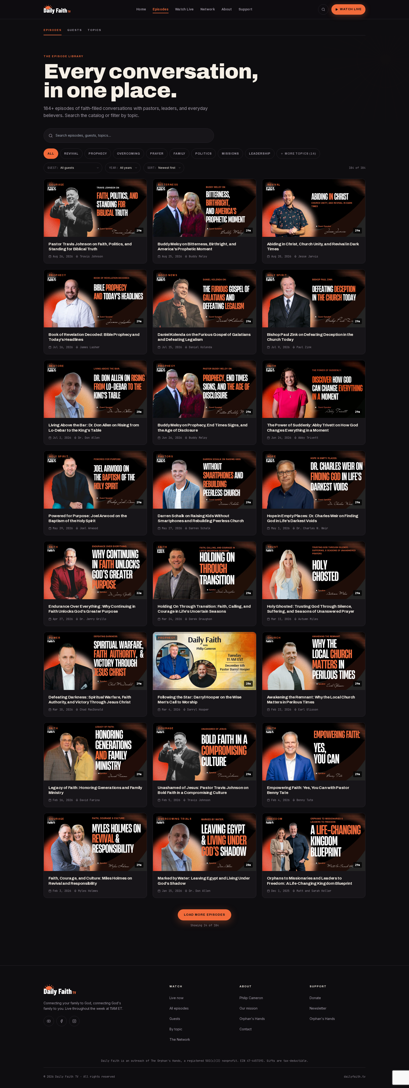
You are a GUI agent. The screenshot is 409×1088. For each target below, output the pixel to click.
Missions (230, 153)
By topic (175, 1029)
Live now (176, 998)
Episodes (53, 30)
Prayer (157, 153)
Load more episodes (204, 914)
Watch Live (351, 9)
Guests (74, 30)
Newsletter (318, 1008)
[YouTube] (49, 1021)
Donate (315, 998)
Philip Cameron (251, 998)
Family (179, 153)
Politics (203, 153)
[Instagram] (74, 1021)
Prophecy (98, 153)
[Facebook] (61, 1021)
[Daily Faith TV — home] (57, 9)
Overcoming (128, 153)
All (51, 153)
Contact (246, 1029)
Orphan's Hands (252, 1019)
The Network (179, 1039)
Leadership (260, 153)
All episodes (179, 1008)
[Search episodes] (323, 9)
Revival (71, 153)
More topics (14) (300, 153)
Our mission (249, 1008)
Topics (94, 30)
